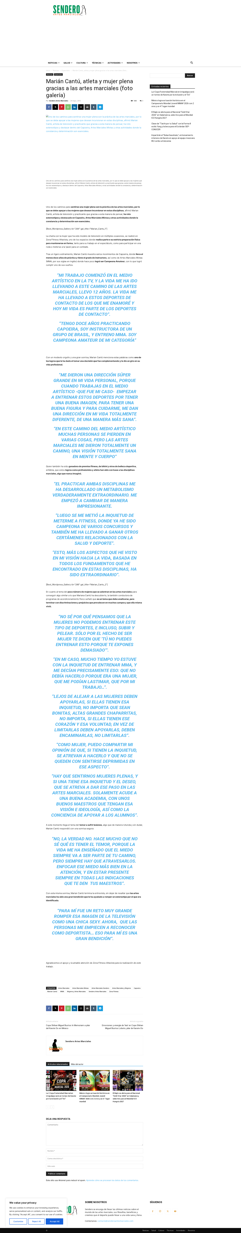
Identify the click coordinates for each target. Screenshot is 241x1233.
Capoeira (137, 988)
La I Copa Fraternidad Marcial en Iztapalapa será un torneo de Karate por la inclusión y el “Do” (61, 1096)
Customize (18, 1221)
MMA (62, 991)
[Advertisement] (144, 10)
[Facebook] (49, 107)
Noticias (52, 62)
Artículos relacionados (58, 1064)
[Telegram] (100, 107)
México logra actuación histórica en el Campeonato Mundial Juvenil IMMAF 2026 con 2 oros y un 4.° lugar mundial (172, 103)
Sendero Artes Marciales (58, 101)
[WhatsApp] (68, 107)
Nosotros (132, 62)
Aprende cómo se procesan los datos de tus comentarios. (112, 1180)
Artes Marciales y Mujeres (121, 988)
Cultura (81, 62)
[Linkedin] (74, 107)
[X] (55, 107)
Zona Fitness (113, 991)
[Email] (81, 107)
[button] (191, 63)
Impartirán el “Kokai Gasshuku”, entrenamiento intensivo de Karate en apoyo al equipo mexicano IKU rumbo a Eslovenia (173, 138)
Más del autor (77, 1064)
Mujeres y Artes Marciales (76, 991)
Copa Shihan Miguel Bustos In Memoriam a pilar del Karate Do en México (68, 1027)
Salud (67, 62)
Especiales (66, 70)
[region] (36, 1212)
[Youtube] (175, 1211)
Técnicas (96, 62)
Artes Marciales (63, 988)
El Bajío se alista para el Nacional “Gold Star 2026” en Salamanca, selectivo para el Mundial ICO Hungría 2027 (172, 115)
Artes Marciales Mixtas (80, 988)
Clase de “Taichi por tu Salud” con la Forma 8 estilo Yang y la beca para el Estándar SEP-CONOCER (171, 126)
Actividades (114, 62)
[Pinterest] (61, 107)
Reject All (36, 1221)
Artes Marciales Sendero (100, 988)
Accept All (54, 1221)
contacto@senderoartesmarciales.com (115, 1221)
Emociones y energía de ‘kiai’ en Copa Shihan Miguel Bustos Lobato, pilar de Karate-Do (122, 1027)
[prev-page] (48, 1107)
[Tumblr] (94, 107)
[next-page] (52, 1107)
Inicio (48, 70)
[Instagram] (160, 1211)
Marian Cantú (52, 991)
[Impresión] (87, 107)
